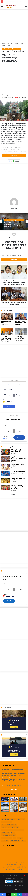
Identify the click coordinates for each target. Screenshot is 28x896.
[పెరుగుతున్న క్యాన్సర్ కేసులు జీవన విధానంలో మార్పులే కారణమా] (5, 473)
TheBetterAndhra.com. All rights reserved (14, 878)
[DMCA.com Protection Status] (14, 883)
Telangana (20, 838)
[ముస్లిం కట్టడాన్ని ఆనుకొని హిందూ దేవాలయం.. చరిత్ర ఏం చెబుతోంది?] (21, 316)
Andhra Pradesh (5, 819)
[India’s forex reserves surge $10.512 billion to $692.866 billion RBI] (14, 804)
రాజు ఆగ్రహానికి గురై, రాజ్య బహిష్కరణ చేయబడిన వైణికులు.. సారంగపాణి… (6, 338)
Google (21, 830)
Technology (20, 885)
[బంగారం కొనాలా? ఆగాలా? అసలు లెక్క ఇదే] (5, 480)
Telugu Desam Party (15, 840)
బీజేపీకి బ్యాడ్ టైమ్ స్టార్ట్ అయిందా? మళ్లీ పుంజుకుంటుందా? (18, 450)
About (10, 885)
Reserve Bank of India (7, 838)
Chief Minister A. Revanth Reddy (9, 824)
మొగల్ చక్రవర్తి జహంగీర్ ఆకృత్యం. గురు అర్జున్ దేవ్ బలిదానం (13, 225)
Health (3, 832)
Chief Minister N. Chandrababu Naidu (10, 827)
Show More (13, 155)
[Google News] (14, 161)
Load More (14, 494)
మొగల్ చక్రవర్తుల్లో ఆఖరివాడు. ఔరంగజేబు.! (20, 337)
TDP (15, 838)
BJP (23, 819)
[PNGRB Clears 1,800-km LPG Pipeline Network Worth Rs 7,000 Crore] (5, 809)
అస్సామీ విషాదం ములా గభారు (6, 321)
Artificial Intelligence (15, 819)
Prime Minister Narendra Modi (8, 835)
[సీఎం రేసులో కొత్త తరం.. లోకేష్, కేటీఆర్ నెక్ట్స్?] (5, 467)
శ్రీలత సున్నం (6, 95)
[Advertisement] (14, 25)
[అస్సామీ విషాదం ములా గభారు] (7, 316)
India (8, 832)
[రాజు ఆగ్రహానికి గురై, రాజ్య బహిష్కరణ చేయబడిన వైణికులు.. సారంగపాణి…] (7, 331)
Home (4, 43)
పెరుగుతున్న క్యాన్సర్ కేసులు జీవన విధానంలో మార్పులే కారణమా (18, 472)
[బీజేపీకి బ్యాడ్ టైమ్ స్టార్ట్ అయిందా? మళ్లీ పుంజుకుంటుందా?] (5, 452)
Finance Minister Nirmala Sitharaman (10, 830)
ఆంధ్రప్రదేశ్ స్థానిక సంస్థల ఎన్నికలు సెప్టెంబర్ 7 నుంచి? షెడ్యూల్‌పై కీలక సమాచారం (18, 458)
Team (14, 885)
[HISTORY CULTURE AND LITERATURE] (10, 6)
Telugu (8, 43)
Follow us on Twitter (9, 845)
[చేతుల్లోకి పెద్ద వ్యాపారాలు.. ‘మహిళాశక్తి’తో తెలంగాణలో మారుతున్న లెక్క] (5, 487)
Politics (13, 832)
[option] (14, 221)
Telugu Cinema (5, 840)
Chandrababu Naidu (6, 822)
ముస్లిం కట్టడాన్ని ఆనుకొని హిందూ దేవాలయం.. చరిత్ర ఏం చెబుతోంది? (20, 322)
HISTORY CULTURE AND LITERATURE (11, 48)
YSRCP (23, 840)
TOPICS (12, 43)
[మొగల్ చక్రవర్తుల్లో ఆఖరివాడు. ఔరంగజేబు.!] (21, 331)
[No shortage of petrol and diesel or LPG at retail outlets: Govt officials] (14, 809)
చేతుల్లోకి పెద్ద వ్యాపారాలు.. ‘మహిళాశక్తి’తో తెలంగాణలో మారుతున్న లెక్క (17, 487)
